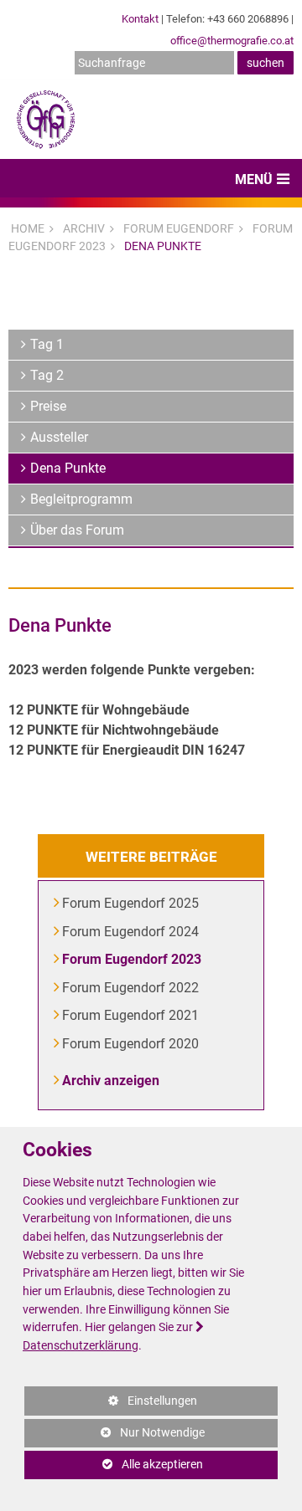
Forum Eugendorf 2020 (131, 1044)
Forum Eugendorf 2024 (131, 932)
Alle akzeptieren (113, 1464)
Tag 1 (47, 344)
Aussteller (59, 437)
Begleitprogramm (81, 499)
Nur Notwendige (114, 1436)
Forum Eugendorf (178, 228)
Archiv (84, 228)
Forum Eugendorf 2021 (131, 1015)
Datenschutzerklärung (80, 1346)
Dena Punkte (162, 246)
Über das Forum (77, 530)
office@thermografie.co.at (232, 40)
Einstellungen (110, 1404)
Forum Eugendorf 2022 (131, 988)
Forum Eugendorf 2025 (131, 903)
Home (27, 228)
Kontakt (140, 19)
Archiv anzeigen (111, 1080)
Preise (48, 406)
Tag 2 (47, 375)
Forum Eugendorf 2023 (132, 959)
